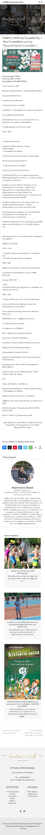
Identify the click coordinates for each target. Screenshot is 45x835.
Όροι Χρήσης (33, 792)
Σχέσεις (12, 801)
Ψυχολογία (12, 803)
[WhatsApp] (31, 447)
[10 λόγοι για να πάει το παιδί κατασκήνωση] (22, 553)
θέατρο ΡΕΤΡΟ (20, 427)
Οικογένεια (12, 796)
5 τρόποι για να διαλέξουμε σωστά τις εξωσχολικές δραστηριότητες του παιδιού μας (22, 625)
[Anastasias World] (13, 19)
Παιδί (28, 427)
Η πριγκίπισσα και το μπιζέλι (27, 425)
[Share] (4, 447)
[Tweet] (10, 447)
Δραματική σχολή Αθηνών (17, 422)
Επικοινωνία (32, 796)
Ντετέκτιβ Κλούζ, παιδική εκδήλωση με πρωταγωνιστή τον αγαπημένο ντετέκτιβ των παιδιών (22, 704)
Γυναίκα (12, 794)
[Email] (25, 447)
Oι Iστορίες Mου (12, 792)
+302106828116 (24, 777)
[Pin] (15, 447)
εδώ (30, 415)
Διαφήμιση (32, 794)
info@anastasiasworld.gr (13, 2)
